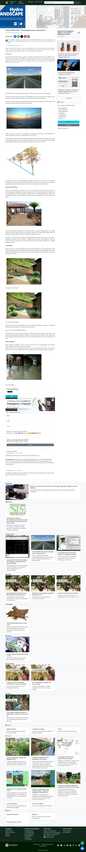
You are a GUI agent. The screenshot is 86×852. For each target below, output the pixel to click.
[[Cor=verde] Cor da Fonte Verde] (15, 433)
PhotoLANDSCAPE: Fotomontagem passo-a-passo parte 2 (43, 552)
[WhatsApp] (76, 845)
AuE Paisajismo (67, 832)
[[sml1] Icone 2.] (30, 433)
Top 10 (60, 729)
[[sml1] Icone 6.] (36, 433)
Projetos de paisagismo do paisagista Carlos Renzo (40, 758)
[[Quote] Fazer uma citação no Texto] (21, 433)
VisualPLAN (61, 113)
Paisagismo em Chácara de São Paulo (16, 790)
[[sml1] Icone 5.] (34, 433)
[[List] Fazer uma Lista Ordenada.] (23, 433)
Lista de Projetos (12, 804)
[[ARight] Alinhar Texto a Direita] (9, 433)
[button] (6, 16)
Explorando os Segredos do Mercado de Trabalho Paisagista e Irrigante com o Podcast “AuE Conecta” (68, 91)
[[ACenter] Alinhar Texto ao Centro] (8, 433)
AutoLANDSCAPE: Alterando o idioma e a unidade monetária (67, 553)
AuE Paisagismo (67, 831)
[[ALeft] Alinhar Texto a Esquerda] (7, 433)
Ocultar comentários (11, 451)
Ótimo (9, 441)
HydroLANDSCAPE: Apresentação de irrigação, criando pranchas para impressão (17, 561)
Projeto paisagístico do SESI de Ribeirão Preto (16, 758)
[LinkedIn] (68, 845)
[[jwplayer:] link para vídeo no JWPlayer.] (40, 433)
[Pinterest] (71, 845)
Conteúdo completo (38, 729)
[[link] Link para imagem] (20, 433)
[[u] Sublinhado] (13, 433)
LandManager (62, 117)
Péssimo (26, 441)
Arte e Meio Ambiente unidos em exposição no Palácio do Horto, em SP (17, 713)
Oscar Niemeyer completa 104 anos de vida (41, 683)
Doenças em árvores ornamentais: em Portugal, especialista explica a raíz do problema (53, 487)
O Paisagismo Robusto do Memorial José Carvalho (66, 757)
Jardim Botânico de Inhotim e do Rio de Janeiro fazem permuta (17, 594)
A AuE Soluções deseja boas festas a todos (17, 655)
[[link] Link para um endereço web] (19, 433)
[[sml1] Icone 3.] (31, 433)
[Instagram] (73, 845)
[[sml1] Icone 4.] (33, 433)
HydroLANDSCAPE (63, 111)
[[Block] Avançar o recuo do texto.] (24, 433)
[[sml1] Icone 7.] (37, 433)
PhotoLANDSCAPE (63, 110)
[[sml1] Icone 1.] (28, 433)
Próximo (15, 396)
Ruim (21, 441)
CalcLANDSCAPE (63, 115)
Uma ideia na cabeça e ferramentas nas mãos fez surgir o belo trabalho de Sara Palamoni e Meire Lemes (17, 520)
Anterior (8, 396)
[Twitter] (65, 845)
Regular (17, 441)
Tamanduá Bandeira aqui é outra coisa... (17, 624)
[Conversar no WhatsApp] (82, 843)
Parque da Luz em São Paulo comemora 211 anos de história (16, 683)
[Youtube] (61, 845)
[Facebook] (58, 845)
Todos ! (60, 118)
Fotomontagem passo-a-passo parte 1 (14, 45)
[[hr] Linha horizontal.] (27, 433)
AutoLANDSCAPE (63, 108)
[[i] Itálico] (12, 433)
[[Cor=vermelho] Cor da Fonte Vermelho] (17, 433)
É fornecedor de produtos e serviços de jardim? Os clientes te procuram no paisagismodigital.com (68, 55)
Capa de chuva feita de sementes (68, 593)
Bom (13, 441)
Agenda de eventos (13, 814)
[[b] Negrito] (11, 433)
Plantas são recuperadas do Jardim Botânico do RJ (43, 594)
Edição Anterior (11, 729)
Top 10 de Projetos (38, 804)
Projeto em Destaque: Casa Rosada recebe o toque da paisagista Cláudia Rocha (40, 790)
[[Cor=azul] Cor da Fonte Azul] (16, 433)
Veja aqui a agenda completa (14, 822)
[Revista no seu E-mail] (82, 848)
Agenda (34, 814)
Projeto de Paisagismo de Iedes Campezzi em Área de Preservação (68, 786)
